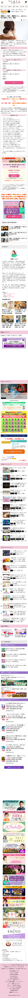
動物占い (12, 472)
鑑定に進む (14, 175)
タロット (12, 480)
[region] (14, 392)
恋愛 (13, 11)
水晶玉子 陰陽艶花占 (14, 978)
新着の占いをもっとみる (14, 767)
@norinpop (9, 295)
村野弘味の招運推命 (14, 974)
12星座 (21, 621)
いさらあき (18, 523)
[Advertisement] (14, 364)
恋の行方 (21, 706)
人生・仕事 (22, 6)
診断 (11, 554)
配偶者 (20, 759)
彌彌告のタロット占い (14, 992)
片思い (17, 6)
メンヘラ (21, 554)
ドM (25, 578)
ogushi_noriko (11, 296)
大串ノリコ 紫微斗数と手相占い (14, 985)
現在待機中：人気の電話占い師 (15, 438)
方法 (21, 570)
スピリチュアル (16, 599)
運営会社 (3, 968)
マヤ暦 (23, 486)
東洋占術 (13, 759)
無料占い (10, 6)
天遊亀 (7, 706)
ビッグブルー (8, 717)
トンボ (12, 600)
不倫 (17, 759)
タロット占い (13, 478)
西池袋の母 (23, 508)
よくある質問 (17, 968)
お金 (19, 739)
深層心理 (17, 554)
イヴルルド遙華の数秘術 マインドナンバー (14, 981)
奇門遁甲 (23, 493)
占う (14, 82)
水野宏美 (8, 748)
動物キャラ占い (22, 592)
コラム (6, 6)
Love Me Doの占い (14, 976)
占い (9, 11)
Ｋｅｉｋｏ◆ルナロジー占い (14, 983)
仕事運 (15, 739)
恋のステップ (13, 562)
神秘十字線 (12, 608)
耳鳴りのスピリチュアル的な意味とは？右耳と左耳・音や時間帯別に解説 (18, 567)
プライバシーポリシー (13, 966)
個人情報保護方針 (13, 90)
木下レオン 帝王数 (14, 972)
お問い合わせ (23, 968)
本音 (22, 11)
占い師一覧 (21, 966)
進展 (21, 509)
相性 (21, 523)
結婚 (14, 6)
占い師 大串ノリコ (11, 293)
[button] (11, 400)
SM (20, 578)
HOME (2, 6)
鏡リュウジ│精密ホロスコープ (14, 979)
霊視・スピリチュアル (14, 706)
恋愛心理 (17, 578)
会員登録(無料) (7, 180)
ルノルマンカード (23, 585)
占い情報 (18, 570)
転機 (21, 739)
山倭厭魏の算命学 (14, 990)
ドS (23, 578)
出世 (24, 739)
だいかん (8, 728)
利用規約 (23, 90)
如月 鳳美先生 (14, 441)
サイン (15, 570)
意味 (18, 585)
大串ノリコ (4, 13)
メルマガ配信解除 (10, 968)
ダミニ (7, 739)
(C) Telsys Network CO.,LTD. (14, 995)
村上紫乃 (12, 540)
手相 (14, 606)
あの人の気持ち (4, 11)
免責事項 (6, 966)
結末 (7, 719)
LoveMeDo (8, 759)
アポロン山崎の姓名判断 (14, 988)
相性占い (12, 500)
